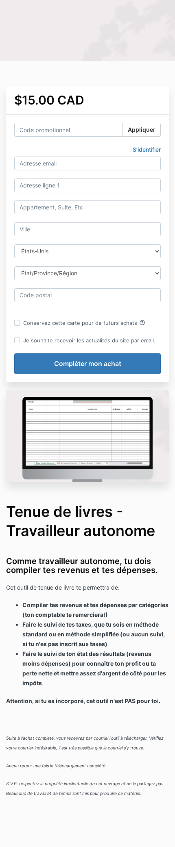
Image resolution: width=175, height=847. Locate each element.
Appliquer (141, 129)
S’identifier (147, 149)
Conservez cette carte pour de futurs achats (84, 323)
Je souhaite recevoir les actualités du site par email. (89, 340)
